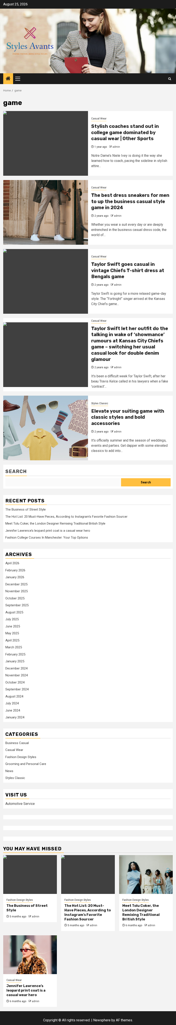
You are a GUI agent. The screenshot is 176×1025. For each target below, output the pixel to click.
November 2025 (16, 591)
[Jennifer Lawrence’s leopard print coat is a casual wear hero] (30, 954)
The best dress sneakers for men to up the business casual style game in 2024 (130, 201)
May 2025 (12, 633)
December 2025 (16, 584)
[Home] (8, 79)
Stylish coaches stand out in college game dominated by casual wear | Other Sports (125, 132)
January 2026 (14, 577)
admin (116, 146)
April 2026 (12, 563)
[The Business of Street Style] (30, 874)
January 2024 (14, 717)
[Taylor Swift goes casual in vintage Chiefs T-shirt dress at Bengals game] (45, 281)
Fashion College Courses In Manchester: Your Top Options (46, 537)
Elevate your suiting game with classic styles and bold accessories (127, 417)
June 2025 (12, 626)
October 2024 (14, 682)
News (9, 771)
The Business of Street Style (25, 509)
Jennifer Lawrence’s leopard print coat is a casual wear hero (47, 531)
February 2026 (15, 570)
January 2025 (14, 661)
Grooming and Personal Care (25, 764)
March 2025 (13, 647)
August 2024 (14, 696)
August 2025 (14, 612)
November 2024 (16, 675)
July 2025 (12, 619)
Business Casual (17, 743)
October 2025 (14, 598)
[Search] (169, 79)
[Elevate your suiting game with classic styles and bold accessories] (45, 428)
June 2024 (12, 710)
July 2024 (12, 703)
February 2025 (15, 654)
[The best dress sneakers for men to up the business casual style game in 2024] (45, 212)
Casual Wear (98, 118)
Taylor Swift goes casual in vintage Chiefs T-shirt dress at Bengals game (127, 270)
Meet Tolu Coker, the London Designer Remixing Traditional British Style (55, 523)
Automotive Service (20, 804)
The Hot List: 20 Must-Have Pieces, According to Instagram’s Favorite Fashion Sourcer (66, 517)
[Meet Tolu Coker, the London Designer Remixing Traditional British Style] (146, 874)
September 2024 (17, 689)
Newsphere (102, 1020)
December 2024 (16, 668)
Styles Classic (99, 403)
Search (16, 471)
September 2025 (17, 605)
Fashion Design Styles (20, 757)
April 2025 (12, 640)
